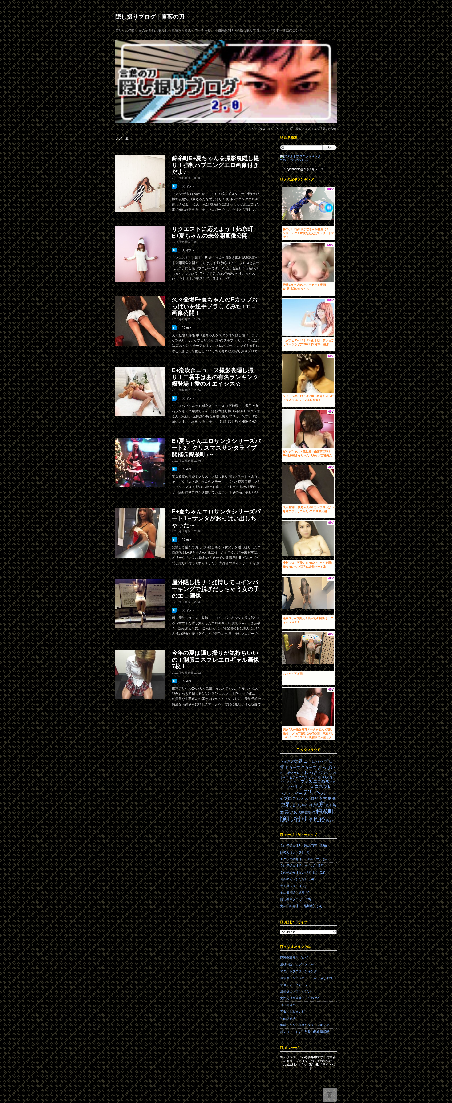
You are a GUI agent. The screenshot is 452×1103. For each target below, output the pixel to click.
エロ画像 (321, 781)
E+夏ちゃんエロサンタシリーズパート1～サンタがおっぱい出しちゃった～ (216, 518)
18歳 (283, 762)
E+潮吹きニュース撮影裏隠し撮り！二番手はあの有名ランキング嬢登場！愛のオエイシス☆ (215, 377)
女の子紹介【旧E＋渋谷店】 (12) (302, 872)
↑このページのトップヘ (329, 1095)
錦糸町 (325, 811)
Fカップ (293, 767)
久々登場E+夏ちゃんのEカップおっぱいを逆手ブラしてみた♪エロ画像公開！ (215, 306)
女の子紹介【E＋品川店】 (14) (301, 906)
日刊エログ (287, 1005)
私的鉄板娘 (287, 1018)
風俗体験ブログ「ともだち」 (300, 964)
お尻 (314, 777)
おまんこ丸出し (300, 777)
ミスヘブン (303, 798)
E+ (307, 761)
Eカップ (320, 761)
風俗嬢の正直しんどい (295, 991)
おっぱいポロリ (291, 773)
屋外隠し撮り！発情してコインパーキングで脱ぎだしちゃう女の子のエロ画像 (215, 589)
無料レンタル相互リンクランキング (304, 1025)
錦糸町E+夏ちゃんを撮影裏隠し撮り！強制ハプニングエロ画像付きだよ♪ (215, 165)
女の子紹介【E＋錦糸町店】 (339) (303, 845)
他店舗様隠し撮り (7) (294, 892)
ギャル (292, 786)
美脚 (301, 812)
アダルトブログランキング (294, 160)
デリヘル (315, 792)
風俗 (319, 819)
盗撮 (328, 805)
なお (321, 777)
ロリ (315, 798)
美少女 (291, 812)
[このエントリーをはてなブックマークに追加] (175, 186)
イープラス (302, 781)
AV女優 (294, 761)
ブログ (290, 798)
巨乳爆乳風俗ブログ (294, 958)
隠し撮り (294, 819)
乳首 (323, 798)
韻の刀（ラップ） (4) (294, 852)
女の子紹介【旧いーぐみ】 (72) (301, 865)
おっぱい (326, 767)
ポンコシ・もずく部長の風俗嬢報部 (304, 1032)
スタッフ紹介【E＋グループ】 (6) (303, 859)
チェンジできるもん (294, 984)
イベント (286, 781)
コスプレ (323, 786)
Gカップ (308, 767)
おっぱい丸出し (318, 772)
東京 (319, 804)
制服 (331, 798)
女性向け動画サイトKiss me (299, 998)
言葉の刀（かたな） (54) (297, 879)
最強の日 (307, 805)
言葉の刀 (310, 812)
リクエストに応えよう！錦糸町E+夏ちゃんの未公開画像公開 (212, 232)
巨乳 (285, 804)
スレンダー (295, 793)
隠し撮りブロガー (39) (295, 899)
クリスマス (306, 787)
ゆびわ (329, 777)
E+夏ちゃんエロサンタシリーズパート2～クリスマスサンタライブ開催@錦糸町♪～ (216, 448)
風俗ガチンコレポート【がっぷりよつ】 (307, 978)
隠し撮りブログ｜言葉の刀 (150, 16)
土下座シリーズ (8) (293, 886)
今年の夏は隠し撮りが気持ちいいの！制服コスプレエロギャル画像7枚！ (215, 660)
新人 (296, 804)
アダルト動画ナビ (292, 1011)
